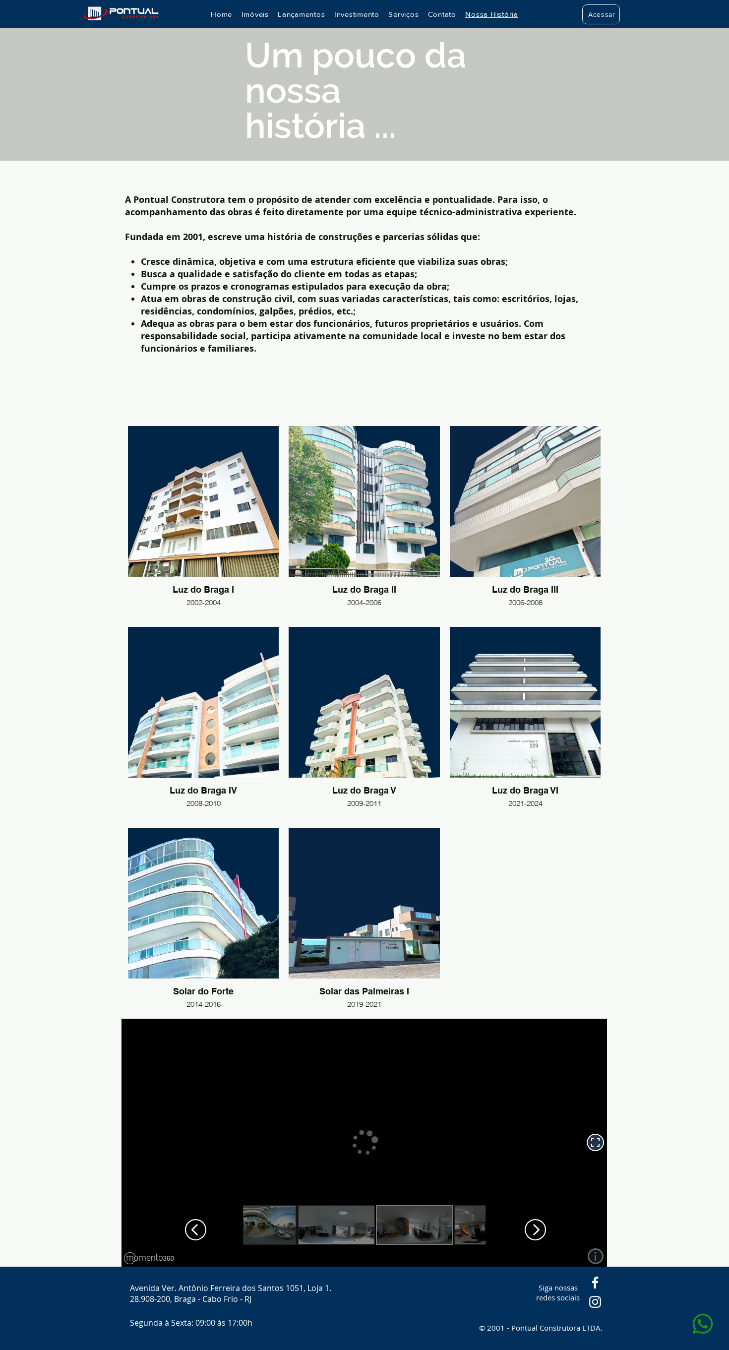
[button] (602, 14)
